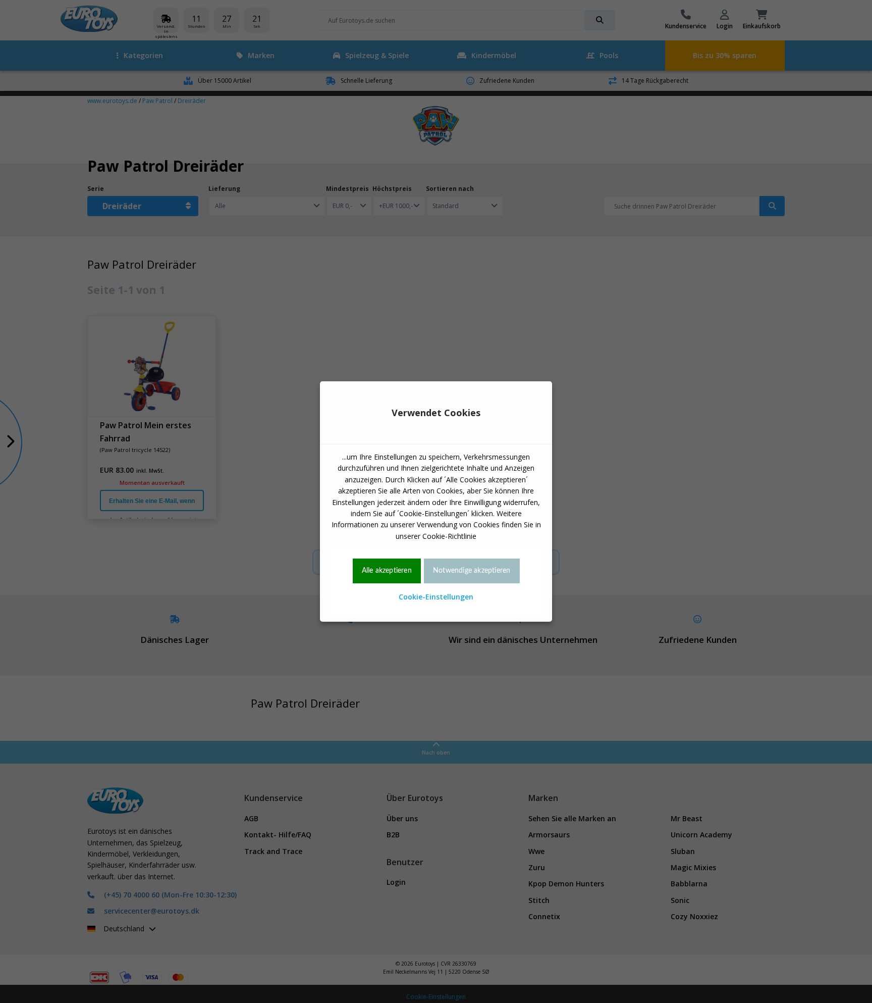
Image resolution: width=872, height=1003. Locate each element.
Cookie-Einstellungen (436, 596)
